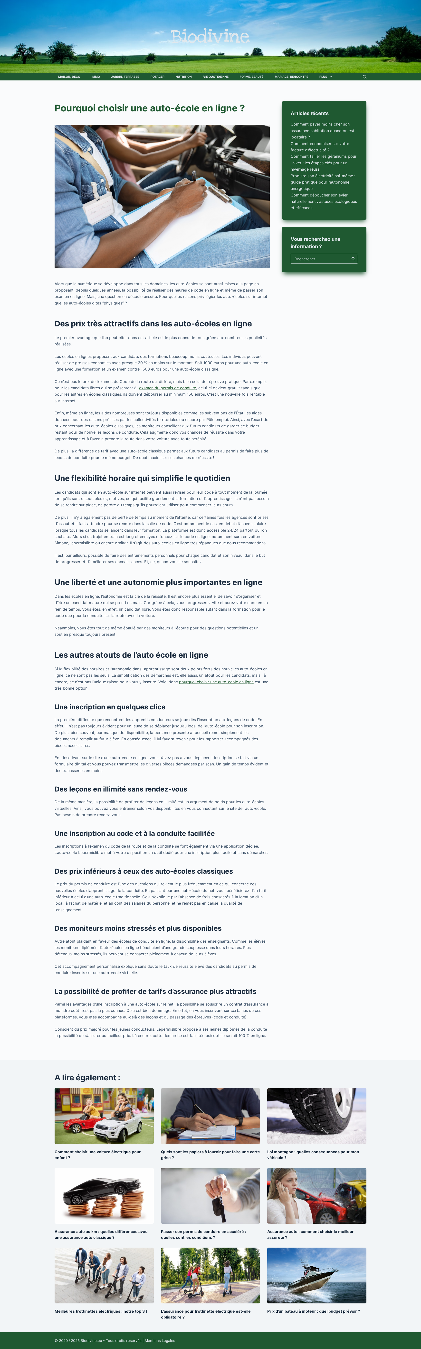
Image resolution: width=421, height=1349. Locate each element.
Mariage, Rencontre (291, 76)
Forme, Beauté (251, 76)
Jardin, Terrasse (125, 76)
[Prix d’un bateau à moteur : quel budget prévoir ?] (316, 1275)
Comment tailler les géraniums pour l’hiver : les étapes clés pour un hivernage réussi (323, 163)
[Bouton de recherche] (353, 258)
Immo (96, 76)
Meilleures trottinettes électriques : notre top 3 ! (101, 1311)
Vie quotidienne (216, 76)
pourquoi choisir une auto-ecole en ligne (216, 681)
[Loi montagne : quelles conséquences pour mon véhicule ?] (316, 1116)
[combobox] (319, 259)
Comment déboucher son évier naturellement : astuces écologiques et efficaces (324, 201)
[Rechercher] (364, 77)
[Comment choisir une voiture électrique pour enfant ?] (104, 1116)
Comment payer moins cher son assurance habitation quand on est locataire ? (322, 130)
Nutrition (184, 76)
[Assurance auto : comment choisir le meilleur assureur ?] (316, 1196)
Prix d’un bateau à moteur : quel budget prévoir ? (313, 1311)
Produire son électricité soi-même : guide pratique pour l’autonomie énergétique (323, 182)
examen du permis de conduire (167, 387)
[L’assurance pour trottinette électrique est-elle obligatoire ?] (210, 1275)
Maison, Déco (69, 76)
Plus (323, 76)
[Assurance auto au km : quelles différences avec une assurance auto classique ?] (104, 1196)
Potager (157, 76)
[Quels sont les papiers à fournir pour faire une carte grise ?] (210, 1116)
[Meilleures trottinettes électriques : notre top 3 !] (104, 1275)
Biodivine (210, 36)
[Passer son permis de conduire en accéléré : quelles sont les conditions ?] (210, 1196)
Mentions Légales (160, 1340)
